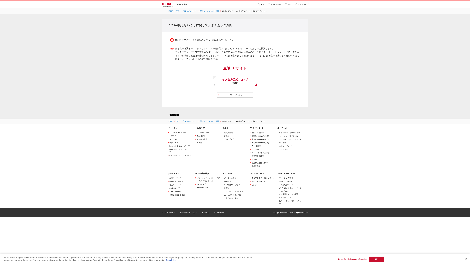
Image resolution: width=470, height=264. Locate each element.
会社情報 (220, 213)
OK (376, 259)
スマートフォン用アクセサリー (290, 202)
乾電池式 (255, 159)
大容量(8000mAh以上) (260, 143)
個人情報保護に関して (188, 213)
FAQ (289, 4)
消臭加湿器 (228, 133)
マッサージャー (203, 133)
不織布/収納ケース (286, 185)
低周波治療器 (202, 139)
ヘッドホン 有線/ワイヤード (290, 133)
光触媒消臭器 (229, 139)
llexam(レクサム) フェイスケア (180, 150)
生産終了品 (256, 166)
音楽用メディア (175, 185)
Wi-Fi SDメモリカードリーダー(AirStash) (290, 189)
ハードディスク (285, 198)
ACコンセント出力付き (260, 153)
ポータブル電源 (230, 178)
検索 (262, 4)
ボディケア (173, 143)
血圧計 (199, 143)
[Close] (466, 258)
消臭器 (226, 136)
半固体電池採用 (258, 133)
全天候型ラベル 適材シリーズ (263, 178)
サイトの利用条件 (168, 213)
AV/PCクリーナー (286, 181)
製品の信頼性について (260, 163)
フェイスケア (174, 139)
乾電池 (226, 188)
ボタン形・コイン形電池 (233, 191)
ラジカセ (282, 143)
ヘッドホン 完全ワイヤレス (290, 139)
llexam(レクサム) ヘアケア (179, 146)
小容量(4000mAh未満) (260, 136)
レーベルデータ (175, 191)
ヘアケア (172, 136)
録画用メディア (175, 178)
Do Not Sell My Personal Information (352, 259)
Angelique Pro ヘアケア (178, 133)
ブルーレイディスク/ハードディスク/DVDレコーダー (208, 179)
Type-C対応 (256, 146)
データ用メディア (176, 181)
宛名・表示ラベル (258, 181)
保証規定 (205, 213)
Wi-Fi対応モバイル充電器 (289, 194)
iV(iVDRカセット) (203, 187)
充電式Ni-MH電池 (231, 198)
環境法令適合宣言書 (177, 195)
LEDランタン (229, 181)
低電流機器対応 (258, 156)
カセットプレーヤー (286, 146)
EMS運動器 (201, 136)
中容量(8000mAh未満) (260, 139)
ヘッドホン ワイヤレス (288, 136)
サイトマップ (303, 4)
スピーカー (283, 149)
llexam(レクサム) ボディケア (180, 155)
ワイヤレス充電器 (286, 178)
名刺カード (256, 185)
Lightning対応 (257, 149)
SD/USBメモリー (175, 188)
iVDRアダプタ (202, 184)
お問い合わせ (276, 4)
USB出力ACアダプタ (232, 185)
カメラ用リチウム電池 (232, 195)
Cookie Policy (171, 260)
